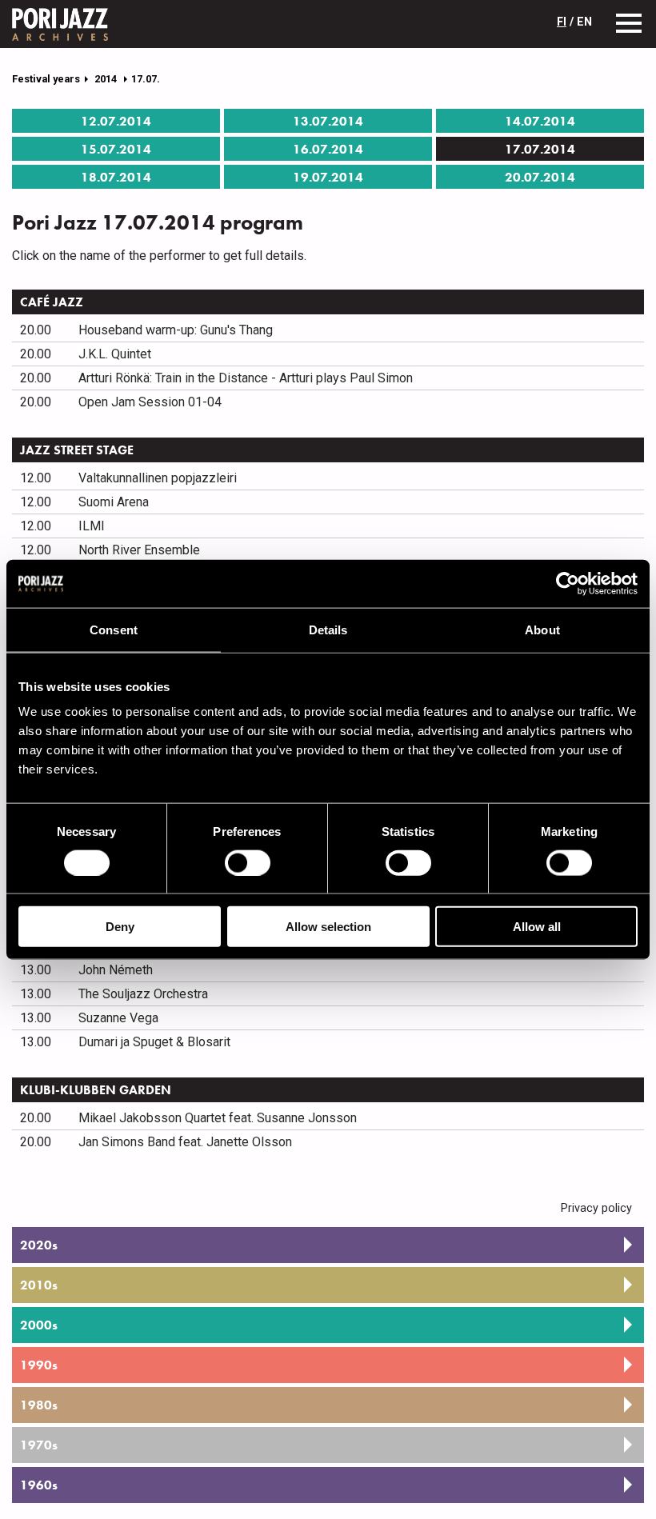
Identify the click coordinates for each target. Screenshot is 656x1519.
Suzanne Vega (118, 1017)
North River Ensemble (139, 550)
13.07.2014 (328, 121)
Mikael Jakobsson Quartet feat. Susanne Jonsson (217, 1117)
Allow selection (328, 926)
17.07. (145, 79)
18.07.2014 (116, 177)
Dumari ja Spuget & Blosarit (154, 1041)
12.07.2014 (116, 121)
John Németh (115, 969)
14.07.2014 (540, 121)
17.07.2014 (540, 149)
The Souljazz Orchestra (143, 993)
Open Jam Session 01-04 (150, 402)
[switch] (247, 862)
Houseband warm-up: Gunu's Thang (175, 330)
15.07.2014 (116, 149)
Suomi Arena (113, 502)
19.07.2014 (328, 177)
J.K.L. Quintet (114, 354)
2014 (106, 79)
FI (561, 22)
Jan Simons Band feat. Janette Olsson (185, 1141)
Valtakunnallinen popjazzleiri (157, 478)
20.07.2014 (540, 177)
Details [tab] (328, 629)
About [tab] (542, 629)
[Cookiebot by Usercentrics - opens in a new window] (568, 583)
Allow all (537, 926)
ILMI (91, 526)
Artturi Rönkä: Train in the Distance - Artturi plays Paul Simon (245, 378)
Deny (120, 926)
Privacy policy (596, 1208)
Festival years (46, 79)
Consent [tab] (114, 629)
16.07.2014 (328, 149)
